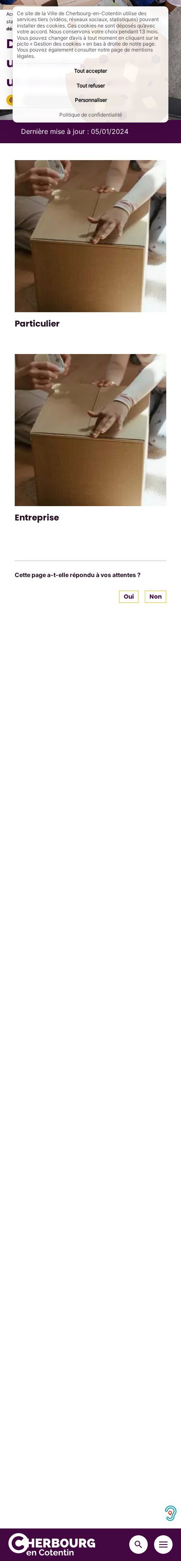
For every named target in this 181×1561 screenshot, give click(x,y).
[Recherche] (138, 1544)
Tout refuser (91, 85)
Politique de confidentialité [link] (90, 115)
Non (155, 596)
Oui (129, 596)
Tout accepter (90, 71)
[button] (11, 100)
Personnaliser (91, 100)
